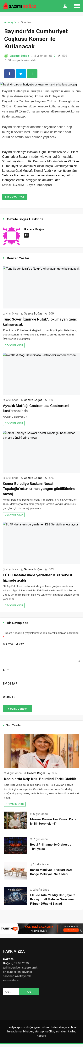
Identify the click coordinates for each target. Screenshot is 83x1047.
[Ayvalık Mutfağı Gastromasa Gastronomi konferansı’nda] (41, 374)
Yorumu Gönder (17, 708)
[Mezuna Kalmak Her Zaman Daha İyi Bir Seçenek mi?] (15, 820)
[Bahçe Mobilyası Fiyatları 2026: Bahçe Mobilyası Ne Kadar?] (15, 870)
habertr (41, 1035)
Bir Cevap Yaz (15, 196)
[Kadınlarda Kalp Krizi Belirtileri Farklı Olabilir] (41, 751)
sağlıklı (49, 1031)
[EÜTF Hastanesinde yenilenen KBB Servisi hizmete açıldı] (41, 543)
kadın (71, 1031)
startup (39, 1031)
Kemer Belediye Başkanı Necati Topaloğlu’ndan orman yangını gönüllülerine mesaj (39, 489)
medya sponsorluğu (20, 1027)
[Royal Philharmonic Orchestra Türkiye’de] (15, 845)
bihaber (28, 1031)
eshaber (61, 1031)
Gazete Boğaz (19, 55)
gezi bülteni (41, 1027)
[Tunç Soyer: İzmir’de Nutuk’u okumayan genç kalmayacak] (41, 287)
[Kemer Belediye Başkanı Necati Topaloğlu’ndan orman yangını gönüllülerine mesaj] (41, 452)
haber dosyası (60, 1027)
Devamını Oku (14, 345)
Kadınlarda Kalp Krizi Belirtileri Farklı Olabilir (40, 779)
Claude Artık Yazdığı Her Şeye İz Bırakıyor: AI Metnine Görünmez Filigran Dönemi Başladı (52, 899)
